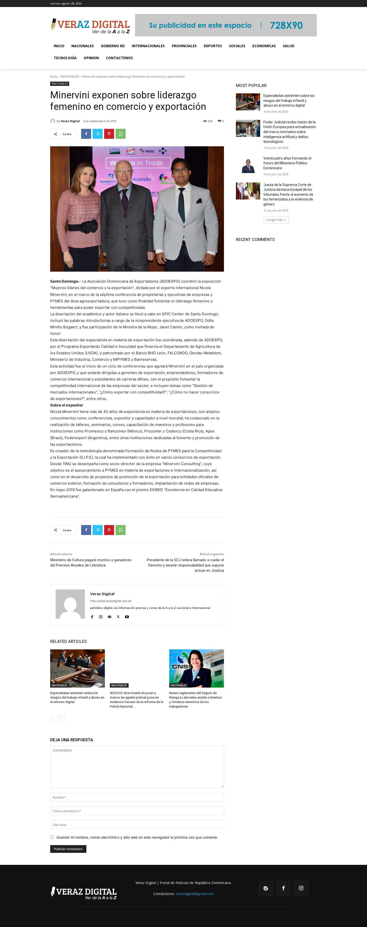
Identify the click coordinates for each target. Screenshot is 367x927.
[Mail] (109, 616)
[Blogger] (265, 888)
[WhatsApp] (121, 134)
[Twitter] (98, 134)
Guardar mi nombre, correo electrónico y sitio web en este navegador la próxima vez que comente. (137, 837)
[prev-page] (53, 718)
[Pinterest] (109, 134)
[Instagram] (101, 616)
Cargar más (274, 220)
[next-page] (61, 718)
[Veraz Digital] (53, 121)
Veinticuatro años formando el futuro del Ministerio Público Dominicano (287, 163)
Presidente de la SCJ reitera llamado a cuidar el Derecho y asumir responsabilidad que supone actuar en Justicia (185, 565)
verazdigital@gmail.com (195, 893)
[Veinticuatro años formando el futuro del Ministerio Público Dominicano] (248, 164)
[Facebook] (86, 134)
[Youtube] (127, 616)
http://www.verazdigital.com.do (111, 601)
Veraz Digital (70, 121)
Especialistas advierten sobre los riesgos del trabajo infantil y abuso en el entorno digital (77, 697)
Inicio (54, 76)
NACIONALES (70, 76)
